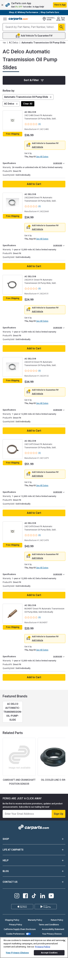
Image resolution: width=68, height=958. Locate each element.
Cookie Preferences (15, 934)
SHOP (6, 839)
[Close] (64, 940)
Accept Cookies (49, 952)
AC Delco (13, 42)
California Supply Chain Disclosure (20, 929)
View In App (60, 5)
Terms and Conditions (49, 924)
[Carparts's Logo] (18, 19)
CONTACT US (10, 882)
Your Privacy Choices (52, 934)
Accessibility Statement (53, 929)
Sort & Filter (31, 80)
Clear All (27, 103)
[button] (34, 5)
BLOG (6, 871)
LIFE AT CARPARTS (13, 849)
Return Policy (57, 920)
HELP (6, 860)
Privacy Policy (15, 924)
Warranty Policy (35, 920)
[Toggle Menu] (5, 19)
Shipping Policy (12, 920)
